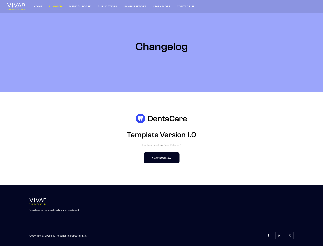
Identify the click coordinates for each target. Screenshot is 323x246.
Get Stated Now (161, 157)
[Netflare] (161, 118)
